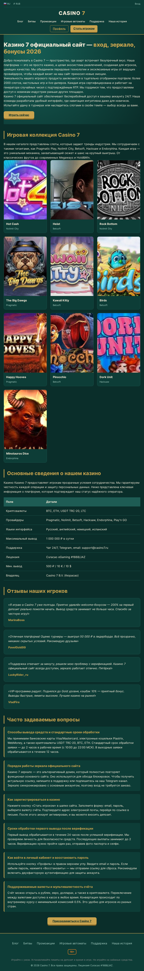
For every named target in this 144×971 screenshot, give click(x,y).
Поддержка (97, 21)
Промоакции (48, 21)
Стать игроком (83, 28)
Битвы (32, 21)
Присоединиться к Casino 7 (72, 921)
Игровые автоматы (73, 21)
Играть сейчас (19, 115)
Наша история (118, 21)
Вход (137, 3)
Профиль (59, 28)
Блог (20, 21)
